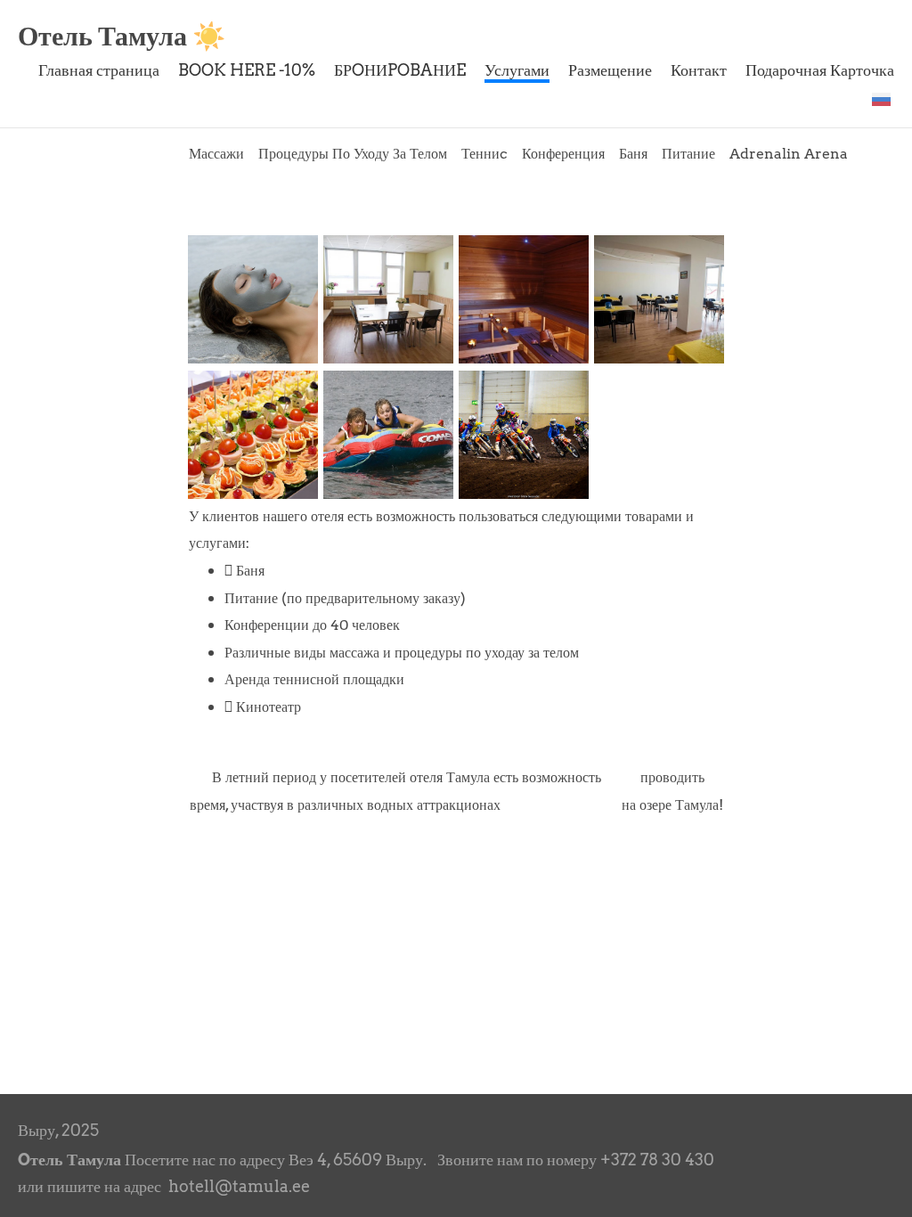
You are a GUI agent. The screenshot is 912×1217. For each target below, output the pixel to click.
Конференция (563, 153)
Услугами (517, 70)
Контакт (699, 70)
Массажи (216, 153)
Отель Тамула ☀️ (121, 36)
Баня (633, 153)
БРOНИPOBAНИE (400, 70)
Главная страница (98, 70)
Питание (688, 153)
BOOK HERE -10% (246, 70)
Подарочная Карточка (819, 70)
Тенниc (484, 153)
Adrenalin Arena (788, 153)
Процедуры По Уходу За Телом (352, 153)
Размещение (610, 70)
